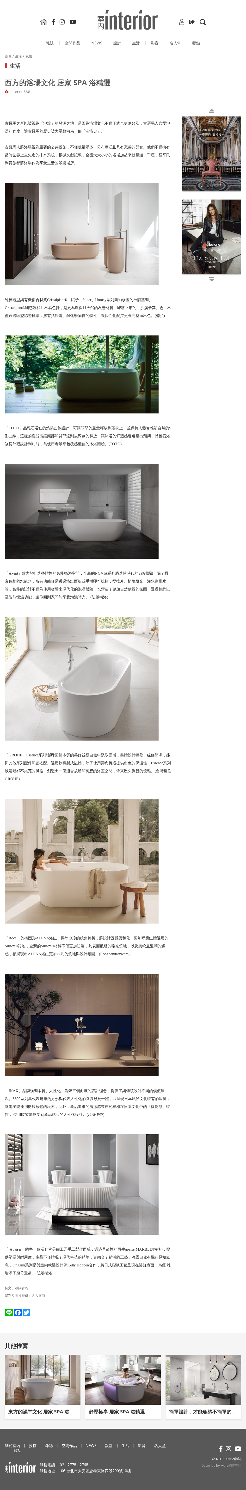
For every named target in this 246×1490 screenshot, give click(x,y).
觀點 (196, 43)
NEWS (96, 43)
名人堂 (175, 43)
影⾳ (155, 43)
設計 (117, 43)
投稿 (33, 1445)
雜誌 (50, 43)
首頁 (8, 56)
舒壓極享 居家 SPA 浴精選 (117, 1411)
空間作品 (72, 43)
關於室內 (12, 1445)
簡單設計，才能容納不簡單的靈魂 (203, 1411)
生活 (136, 43)
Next (183, 198)
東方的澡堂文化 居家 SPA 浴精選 (42, 1411)
